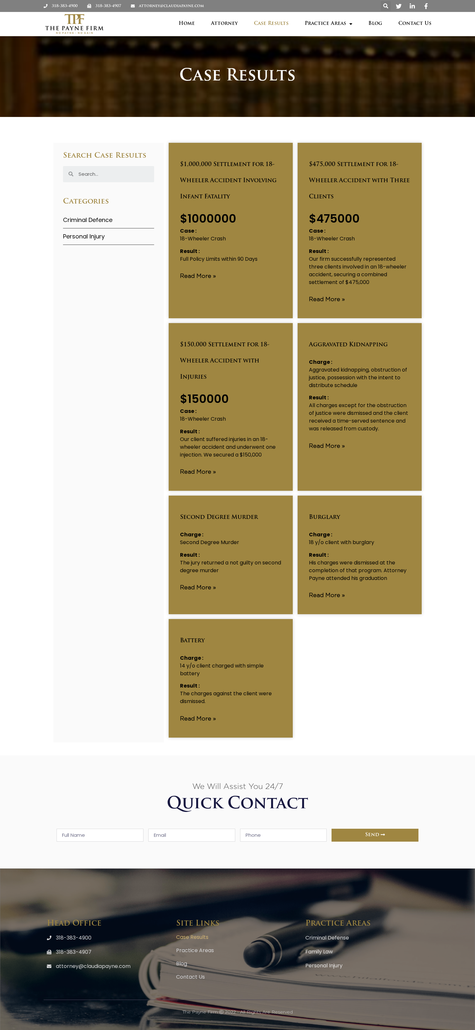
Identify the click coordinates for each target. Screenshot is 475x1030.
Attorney (224, 23)
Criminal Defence (87, 220)
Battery (192, 641)
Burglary (324, 517)
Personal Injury (84, 236)
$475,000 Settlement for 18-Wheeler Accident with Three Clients (359, 181)
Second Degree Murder (219, 517)
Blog (375, 23)
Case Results (271, 23)
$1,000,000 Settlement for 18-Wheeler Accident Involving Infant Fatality (228, 181)
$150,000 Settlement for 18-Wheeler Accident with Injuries (225, 361)
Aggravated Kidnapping (348, 345)
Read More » (198, 275)
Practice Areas (325, 23)
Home (187, 23)
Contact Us (414, 23)
